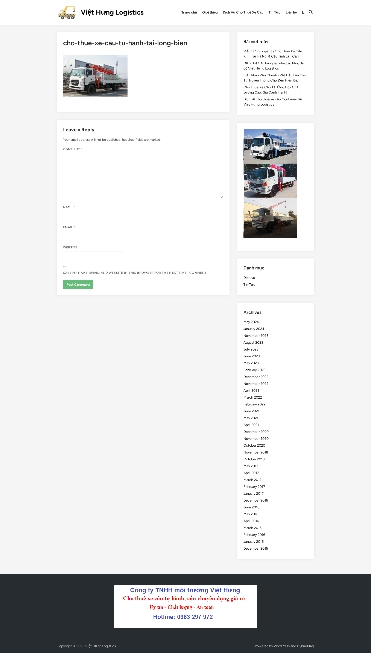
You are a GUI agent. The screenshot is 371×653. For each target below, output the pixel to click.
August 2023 (253, 342)
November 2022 (255, 384)
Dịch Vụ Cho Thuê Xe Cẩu (243, 12)
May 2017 (250, 466)
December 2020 (256, 432)
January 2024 (253, 329)
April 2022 (251, 390)
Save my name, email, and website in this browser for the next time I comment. (135, 273)
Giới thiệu (210, 12)
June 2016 (251, 507)
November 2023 (255, 336)
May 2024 (251, 322)
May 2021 (250, 418)
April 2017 (251, 473)
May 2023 (251, 363)
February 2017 (254, 487)
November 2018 (255, 452)
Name (69, 207)
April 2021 (251, 425)
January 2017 (253, 493)
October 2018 (254, 459)
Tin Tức (275, 12)
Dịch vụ (249, 278)
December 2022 (255, 377)
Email (69, 227)
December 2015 (255, 548)
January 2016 (253, 542)
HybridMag (305, 646)
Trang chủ (189, 12)
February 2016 (254, 535)
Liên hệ (291, 12)
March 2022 (252, 397)
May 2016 (250, 514)
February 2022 (254, 404)
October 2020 (254, 445)
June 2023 (251, 356)
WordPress (282, 646)
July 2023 (250, 349)
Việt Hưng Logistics (112, 12)
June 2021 (251, 411)
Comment (73, 149)
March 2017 (252, 480)
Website (70, 247)
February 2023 (254, 370)
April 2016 (251, 521)
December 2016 (255, 500)
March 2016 (252, 528)
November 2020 (256, 439)
